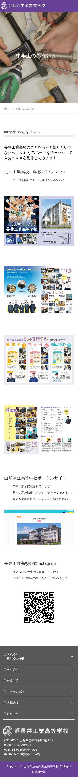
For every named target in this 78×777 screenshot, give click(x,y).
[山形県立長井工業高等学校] (23, 5)
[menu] (72, 6)
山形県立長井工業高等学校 (41, 766)
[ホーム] (5, 107)
